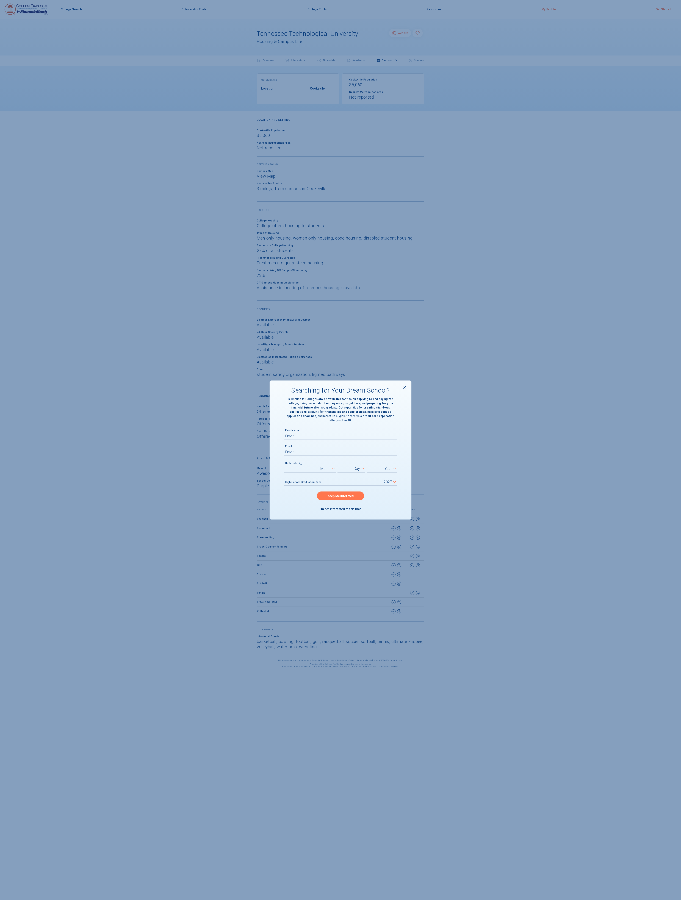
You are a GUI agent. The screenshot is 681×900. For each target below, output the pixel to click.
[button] (300, 464)
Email (288, 446)
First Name (292, 430)
